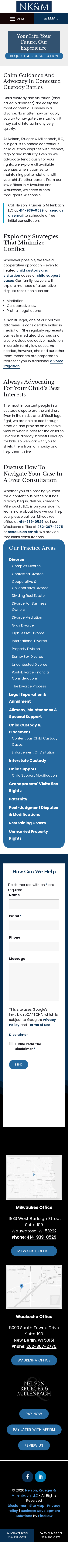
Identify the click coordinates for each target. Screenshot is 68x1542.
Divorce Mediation (27, 617)
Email (15, 916)
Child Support (22, 769)
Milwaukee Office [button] (34, 1251)
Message (17, 958)
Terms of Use (39, 1024)
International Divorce (29, 640)
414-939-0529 (31, 210)
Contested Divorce (27, 573)
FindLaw (45, 1515)
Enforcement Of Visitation (33, 752)
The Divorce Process (29, 686)
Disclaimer (18, 1034)
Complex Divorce (26, 566)
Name (14, 895)
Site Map (36, 1505)
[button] (17, 19)
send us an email (23, 531)
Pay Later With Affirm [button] (34, 1429)
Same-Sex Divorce (27, 656)
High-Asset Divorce (28, 633)
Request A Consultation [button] (34, 56)
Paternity (18, 799)
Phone (14, 937)
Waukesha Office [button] (34, 1360)
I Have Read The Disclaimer (28, 1046)
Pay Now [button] (34, 1413)
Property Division (26, 648)
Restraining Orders (27, 823)
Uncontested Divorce (29, 664)
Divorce (16, 559)
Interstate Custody (27, 760)
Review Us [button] (34, 1445)
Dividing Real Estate (28, 595)
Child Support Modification (34, 775)
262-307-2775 (50, 526)
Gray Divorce (23, 625)
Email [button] (53, 18)
